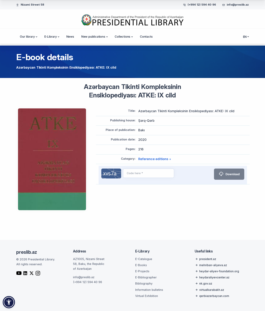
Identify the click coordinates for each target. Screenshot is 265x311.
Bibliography (144, 283)
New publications (93, 36)
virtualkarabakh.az (211, 290)
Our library (27, 36)
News (70, 36)
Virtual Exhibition (146, 296)
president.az (207, 259)
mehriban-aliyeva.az (213, 265)
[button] (9, 302)
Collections (122, 36)
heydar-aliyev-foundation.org (219, 271)
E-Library (50, 36)
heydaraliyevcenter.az (214, 277)
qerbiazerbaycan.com (214, 296)
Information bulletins (149, 290)
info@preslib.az (238, 4)
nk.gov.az (205, 283)
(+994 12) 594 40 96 (202, 4)
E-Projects (142, 271)
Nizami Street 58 (32, 4)
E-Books (141, 265)
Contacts (146, 36)
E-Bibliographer (146, 277)
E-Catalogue (143, 259)
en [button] (245, 37)
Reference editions (153, 159)
